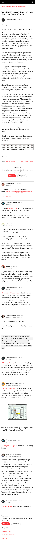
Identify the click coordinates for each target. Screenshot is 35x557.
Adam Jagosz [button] (10, 454)
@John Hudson (15, 293)
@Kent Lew (5, 293)
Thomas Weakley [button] (11, 19)
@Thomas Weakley (8, 388)
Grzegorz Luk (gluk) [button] (12, 383)
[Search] (29, 2)
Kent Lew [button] (9, 266)
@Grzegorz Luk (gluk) (9, 446)
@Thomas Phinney (8, 363)
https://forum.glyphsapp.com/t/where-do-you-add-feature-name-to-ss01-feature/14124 (17, 194)
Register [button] (22, 176)
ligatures (8, 161)
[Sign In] (32, 2)
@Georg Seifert (12, 208)
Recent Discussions (8, 535)
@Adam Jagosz (6, 506)
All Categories (6, 531)
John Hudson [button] (10, 224)
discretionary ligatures (17, 161)
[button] (3, 20)
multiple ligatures (28, 161)
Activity (4, 538)
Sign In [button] (11, 176)
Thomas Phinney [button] (11, 315)
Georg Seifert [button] (10, 183)
